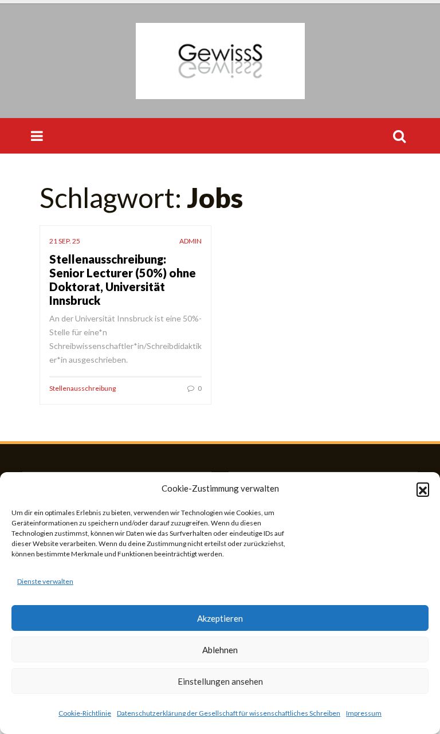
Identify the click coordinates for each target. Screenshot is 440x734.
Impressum (364, 713)
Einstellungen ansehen (220, 681)
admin (190, 241)
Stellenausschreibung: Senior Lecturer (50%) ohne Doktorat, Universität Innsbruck (122, 279)
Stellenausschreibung (82, 388)
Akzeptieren (220, 618)
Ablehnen (220, 650)
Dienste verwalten (45, 581)
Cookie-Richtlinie (84, 713)
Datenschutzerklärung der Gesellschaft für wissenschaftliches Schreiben (228, 713)
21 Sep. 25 (64, 241)
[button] (423, 488)
